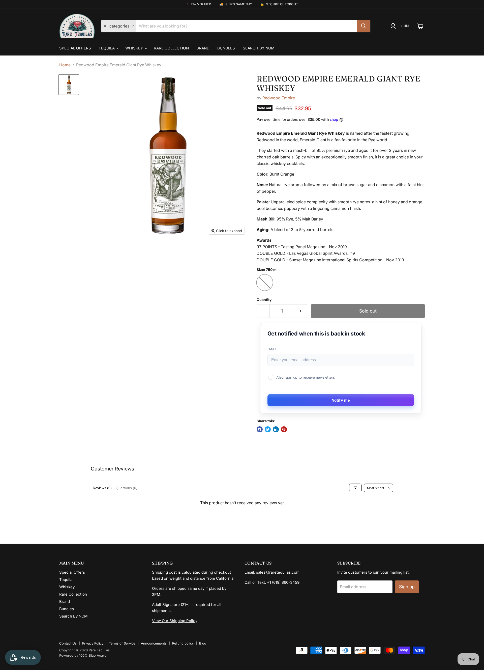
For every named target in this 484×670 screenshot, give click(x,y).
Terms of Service (122, 643)
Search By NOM (259, 48)
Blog (202, 643)
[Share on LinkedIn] (276, 429)
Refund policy (183, 643)
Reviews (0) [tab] (102, 488)
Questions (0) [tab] (126, 488)
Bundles (226, 48)
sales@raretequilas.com (277, 572)
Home (65, 65)
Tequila (107, 48)
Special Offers (75, 48)
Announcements (154, 643)
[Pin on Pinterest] (284, 429)
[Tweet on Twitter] (268, 429)
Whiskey (134, 48)
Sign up (407, 586)
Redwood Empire (278, 97)
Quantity (264, 300)
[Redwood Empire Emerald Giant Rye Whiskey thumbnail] (69, 85)
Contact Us (68, 643)
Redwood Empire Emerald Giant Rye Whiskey (338, 83)
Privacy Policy (92, 643)
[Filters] (355, 488)
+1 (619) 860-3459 (283, 582)
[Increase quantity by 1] (300, 311)
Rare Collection (171, 48)
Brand (203, 48)
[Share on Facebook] (260, 429)
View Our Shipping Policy (174, 620)
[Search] (363, 26)
